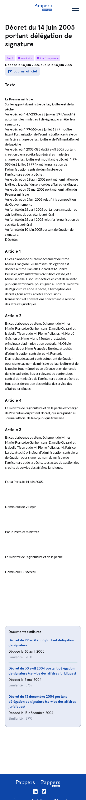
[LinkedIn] (35, 791)
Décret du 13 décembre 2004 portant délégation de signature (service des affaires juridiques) (42, 702)
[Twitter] (44, 791)
